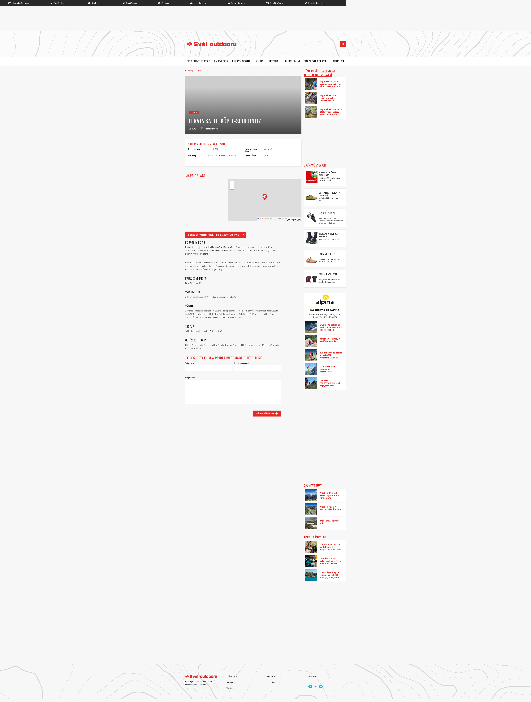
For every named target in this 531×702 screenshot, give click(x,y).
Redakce (229, 682)
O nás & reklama (233, 676)
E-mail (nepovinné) (241, 363)
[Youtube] (320, 686)
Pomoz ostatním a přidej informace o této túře (213, 234)
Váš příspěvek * (190, 377)
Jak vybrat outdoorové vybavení (319, 73)
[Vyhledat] (343, 44)
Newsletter (271, 676)
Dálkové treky (221, 60)
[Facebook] (310, 686)
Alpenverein (231, 688)
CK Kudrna (271, 682)
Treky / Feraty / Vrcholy (198, 60)
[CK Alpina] (325, 307)
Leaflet (261, 218)
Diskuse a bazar (292, 60)
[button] (264, 197)
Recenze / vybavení (241, 60)
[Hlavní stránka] (209, 44)
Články (259, 60)
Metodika (273, 60)
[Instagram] (315, 686)
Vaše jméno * (190, 363)
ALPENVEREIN (338, 60)
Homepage (189, 71)
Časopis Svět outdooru (315, 60)
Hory (199, 71)
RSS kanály (312, 676)
